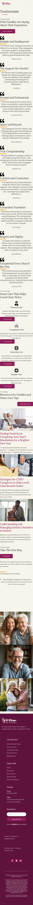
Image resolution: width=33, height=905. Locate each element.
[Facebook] (12, 860)
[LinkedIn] (20, 860)
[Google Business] (16, 860)
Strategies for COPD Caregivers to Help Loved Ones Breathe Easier (14, 483)
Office (9, 797)
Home (5, 14)
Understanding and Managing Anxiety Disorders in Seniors (16, 527)
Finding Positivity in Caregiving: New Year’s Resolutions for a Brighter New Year (14, 438)
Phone (9, 791)
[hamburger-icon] (28, 4)
